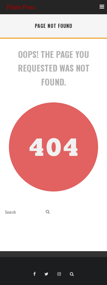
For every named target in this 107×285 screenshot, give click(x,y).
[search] (47, 212)
